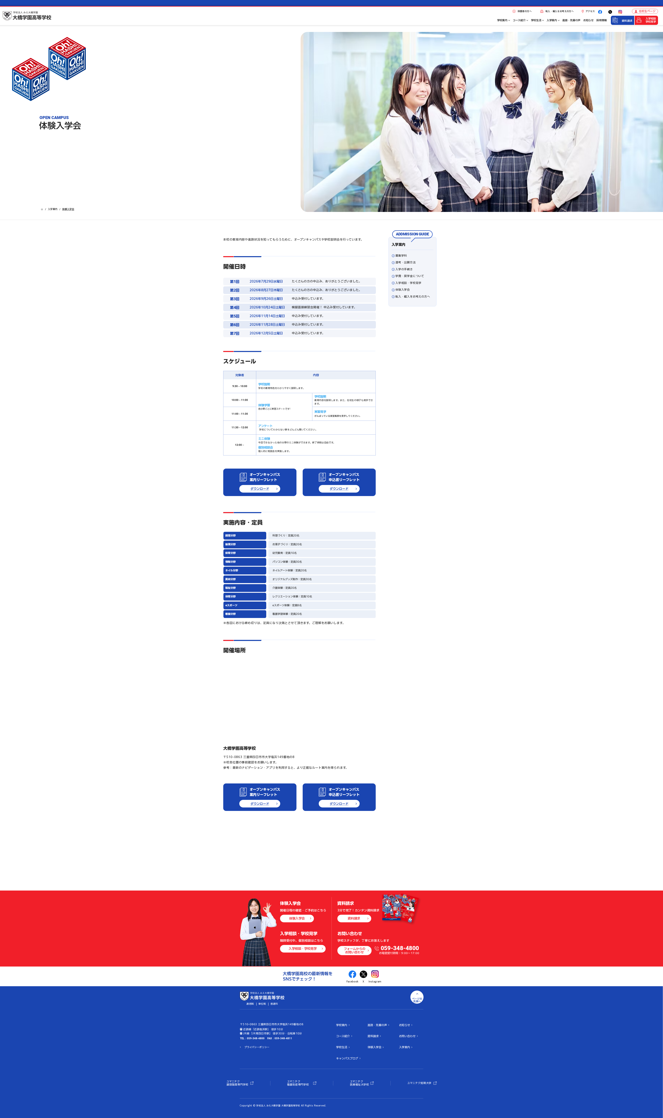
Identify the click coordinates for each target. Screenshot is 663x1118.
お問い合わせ (407, 1036)
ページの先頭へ (417, 1000)
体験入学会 (402, 289)
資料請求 (627, 21)
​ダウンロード (260, 488)
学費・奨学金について (409, 276)
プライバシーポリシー (257, 1047)
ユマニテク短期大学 (419, 1083)
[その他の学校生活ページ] (543, 20)
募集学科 (401, 255)
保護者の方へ (525, 11)
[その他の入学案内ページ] (559, 20)
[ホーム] (42, 209)
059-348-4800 (400, 948)
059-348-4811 (283, 1038)
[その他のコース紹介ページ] (527, 20)
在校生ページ (647, 11)
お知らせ (404, 1025)
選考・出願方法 (405, 262)
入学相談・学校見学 (408, 283)
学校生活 (341, 1047)
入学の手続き (404, 269)
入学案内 (398, 244)
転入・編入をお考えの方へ (560, 11)
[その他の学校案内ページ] (509, 20)
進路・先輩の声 (377, 1025)
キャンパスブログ (347, 1058)
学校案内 (341, 1025)
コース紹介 (343, 1036)
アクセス (590, 11)
